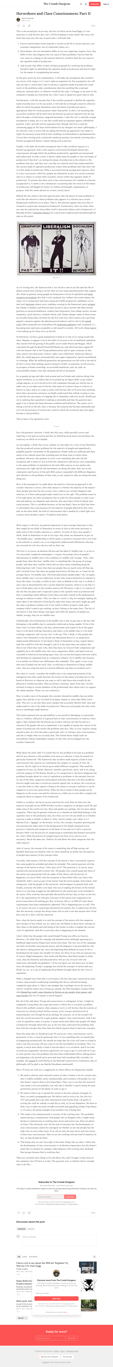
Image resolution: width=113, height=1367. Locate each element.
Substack (45, 1362)
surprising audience (66, 324)
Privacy (56, 1351)
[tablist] (25, 1229)
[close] (77, 1270)
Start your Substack (50, 1357)
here (80, 31)
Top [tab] (19, 1257)
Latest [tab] (24, 1257)
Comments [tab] (21, 1229)
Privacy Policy (73, 1306)
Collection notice (72, 1351)
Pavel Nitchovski (27, 18)
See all (21, 1318)
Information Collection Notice (56, 1306)
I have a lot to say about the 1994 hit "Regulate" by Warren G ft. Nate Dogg (42, 1264)
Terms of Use (67, 1304)
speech (32, 1060)
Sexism (34, 822)
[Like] (18, 26)
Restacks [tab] (31, 1229)
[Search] (81, 4)
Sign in (106, 4)
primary (91, 304)
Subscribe (95, 4)
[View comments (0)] (24, 26)
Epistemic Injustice (42, 212)
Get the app (67, 1357)
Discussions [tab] (33, 1257)
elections (30, 304)
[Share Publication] (86, 4)
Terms (62, 1351)
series (29, 127)
